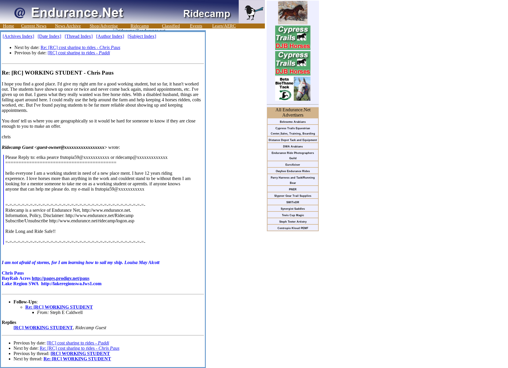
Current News (33, 25)
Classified (171, 25)
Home (8, 25)
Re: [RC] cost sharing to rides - (80, 47)
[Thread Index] (79, 36)
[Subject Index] (142, 36)
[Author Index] (110, 36)
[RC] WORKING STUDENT (43, 327)
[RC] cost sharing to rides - (79, 52)
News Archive (68, 25)
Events (196, 25)
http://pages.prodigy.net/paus (60, 278)
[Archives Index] (18, 36)
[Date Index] (49, 36)
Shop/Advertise (104, 25)
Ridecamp (140, 25)
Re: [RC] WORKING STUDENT (59, 307)
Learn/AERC (224, 25)
